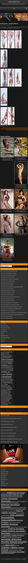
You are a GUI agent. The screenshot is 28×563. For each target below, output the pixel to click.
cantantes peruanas (6, 496)
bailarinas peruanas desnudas (9, 494)
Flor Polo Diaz (5, 368)
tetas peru (16, 545)
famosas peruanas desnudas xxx (17, 507)
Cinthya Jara (8, 354)
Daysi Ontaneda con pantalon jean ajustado (10, 279)
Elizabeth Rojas (4, 363)
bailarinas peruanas (6, 159)
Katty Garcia (6, 381)
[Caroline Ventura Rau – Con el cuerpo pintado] (20, 172)
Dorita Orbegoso (7, 361)
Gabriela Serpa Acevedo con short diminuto (9, 302)
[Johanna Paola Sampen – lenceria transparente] (7, 199)
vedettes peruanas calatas (15, 550)
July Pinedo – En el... (7, 258)
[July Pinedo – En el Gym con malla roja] (7, 247)
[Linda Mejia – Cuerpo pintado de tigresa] (7, 223)
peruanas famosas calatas (21, 129)
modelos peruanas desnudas (9, 525)
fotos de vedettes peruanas (10, 127)
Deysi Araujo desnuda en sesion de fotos (9, 271)
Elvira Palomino (6, 364)
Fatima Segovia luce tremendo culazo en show (10, 296)
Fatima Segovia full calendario (7, 430)
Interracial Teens (4, 331)
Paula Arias (3, 398)
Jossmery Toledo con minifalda (7, 284)
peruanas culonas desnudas (14, 537)
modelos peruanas (4, 128)
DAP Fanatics (3, 477)
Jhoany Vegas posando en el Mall (7, 292)
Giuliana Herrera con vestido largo (8, 280)
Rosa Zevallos (4, 399)
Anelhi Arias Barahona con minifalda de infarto (10, 304)
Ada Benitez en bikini (5, 415)
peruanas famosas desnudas (14, 542)
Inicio (14, 8)
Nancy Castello (7, 396)
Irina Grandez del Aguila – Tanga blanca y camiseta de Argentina (14, 312)
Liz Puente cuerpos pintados (6, 316)
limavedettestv (8, 520)
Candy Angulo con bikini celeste (7, 294)
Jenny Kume (7, 379)
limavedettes (24, 127)
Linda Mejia (8, 387)
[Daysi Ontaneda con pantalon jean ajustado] (20, 223)
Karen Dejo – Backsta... (7, 157)
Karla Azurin (6, 125)
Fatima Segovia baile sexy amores (8, 421)
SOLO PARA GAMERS (5, 337)
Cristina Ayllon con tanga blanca (7, 288)
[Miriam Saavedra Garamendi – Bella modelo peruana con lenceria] (20, 199)
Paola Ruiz (8, 397)
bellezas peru (19, 495)
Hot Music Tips (4, 329)
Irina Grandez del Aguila (7, 372)
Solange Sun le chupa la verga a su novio (9, 441)
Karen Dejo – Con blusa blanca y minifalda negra (11, 308)
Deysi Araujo (7, 359)
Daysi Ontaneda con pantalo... (21, 233)
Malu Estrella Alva (4, 389)
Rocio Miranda (8, 398)
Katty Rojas (6, 382)
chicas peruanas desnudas (7, 160)
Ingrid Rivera (7, 370)
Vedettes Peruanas (4, 325)
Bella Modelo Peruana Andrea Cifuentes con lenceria (11, 306)
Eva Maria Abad (8, 366)
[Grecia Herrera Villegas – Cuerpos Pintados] (20, 147)
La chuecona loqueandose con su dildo (9, 427)
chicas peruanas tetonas (16, 501)
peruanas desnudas (12, 129)
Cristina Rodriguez (6, 356)
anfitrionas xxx (4, 493)
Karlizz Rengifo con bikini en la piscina (8, 275)
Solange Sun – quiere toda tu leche (8, 436)
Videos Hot (17, 413)
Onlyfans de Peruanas (5, 327)
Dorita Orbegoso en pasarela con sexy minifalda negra (12, 286)
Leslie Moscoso (4, 385)
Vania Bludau (4, 404)
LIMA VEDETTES (14, 1)
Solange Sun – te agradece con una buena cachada (11, 438)
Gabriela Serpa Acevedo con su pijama (9, 273)
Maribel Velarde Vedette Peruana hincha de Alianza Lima (12, 314)
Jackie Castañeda (6, 375)
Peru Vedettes (3, 323)
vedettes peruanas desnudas (13, 552)
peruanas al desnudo (16, 533)
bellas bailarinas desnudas (7, 236)
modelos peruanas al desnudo (14, 522)
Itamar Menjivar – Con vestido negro (8, 310)
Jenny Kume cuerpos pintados (7, 318)
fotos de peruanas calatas (18, 509)
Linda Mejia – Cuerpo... (7, 233)
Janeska (2, 378)
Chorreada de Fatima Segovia (7, 424)
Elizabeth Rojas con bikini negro (7, 282)
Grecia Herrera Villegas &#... (21, 156)
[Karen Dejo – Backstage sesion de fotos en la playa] (7, 147)
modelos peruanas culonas (14, 128)
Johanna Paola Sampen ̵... (7, 209)
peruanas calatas (10, 535)
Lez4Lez (2, 333)
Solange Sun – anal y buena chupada (8, 433)
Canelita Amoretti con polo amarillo (8, 290)
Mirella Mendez (7, 393)
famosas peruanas (14, 503)
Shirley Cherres (5, 401)
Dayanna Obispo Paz (5, 357)
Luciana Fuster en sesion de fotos (7, 300)
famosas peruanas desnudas (10, 506)
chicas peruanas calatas (8, 260)
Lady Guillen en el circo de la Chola (8, 276)
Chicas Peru (3, 339)
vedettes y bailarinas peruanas (7, 553)
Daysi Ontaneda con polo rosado (7, 298)
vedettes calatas (9, 547)
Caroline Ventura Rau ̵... (21, 184)
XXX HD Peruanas (4, 471)
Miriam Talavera (4, 394)
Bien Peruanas (4, 467)
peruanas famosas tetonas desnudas (9, 543)
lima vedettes (19, 127)
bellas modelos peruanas (21, 211)
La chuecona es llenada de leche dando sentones (11, 418)
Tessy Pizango (8, 402)
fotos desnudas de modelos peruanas (8, 511)
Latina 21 (2, 341)
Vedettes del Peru (4, 335)
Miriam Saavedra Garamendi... (21, 209)
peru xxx (9, 545)
